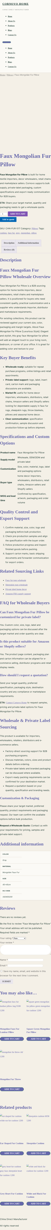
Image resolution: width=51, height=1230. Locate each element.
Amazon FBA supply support (18, 594)
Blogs (10, 30)
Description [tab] (9, 243)
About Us (11, 21)
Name (4, 959)
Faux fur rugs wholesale (15, 580)
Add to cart (17, 214)
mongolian (25, 233)
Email (3, 965)
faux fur (11, 233)
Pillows (10, 75)
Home (10, 16)
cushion (3, 233)
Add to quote (8, 219)
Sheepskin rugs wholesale (16, 585)
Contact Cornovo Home (16, 702)
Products (11, 26)
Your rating (6, 938)
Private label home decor (16, 589)
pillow (34, 233)
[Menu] (6, 42)
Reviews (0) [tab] (9, 250)
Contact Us (12, 35)
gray (18, 233)
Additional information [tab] (28, 243)
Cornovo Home (15, 3)
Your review (7, 942)
